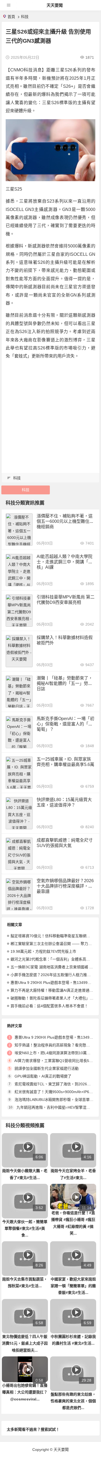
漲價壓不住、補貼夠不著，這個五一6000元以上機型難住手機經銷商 (65, 521)
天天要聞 (55, 5)
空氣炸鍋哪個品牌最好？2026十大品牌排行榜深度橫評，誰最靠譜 (65, 886)
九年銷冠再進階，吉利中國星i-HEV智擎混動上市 (57, 1107)
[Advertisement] (50, 414)
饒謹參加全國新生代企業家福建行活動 (47, 1068)
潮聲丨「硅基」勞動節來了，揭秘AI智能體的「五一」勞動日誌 (65, 683)
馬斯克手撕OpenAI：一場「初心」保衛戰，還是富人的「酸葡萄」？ (65, 724)
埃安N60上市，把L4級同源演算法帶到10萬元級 (54, 1053)
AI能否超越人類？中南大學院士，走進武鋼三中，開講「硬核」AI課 (65, 562)
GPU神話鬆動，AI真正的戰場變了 (43, 1076)
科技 (25, 16)
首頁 (11, 16)
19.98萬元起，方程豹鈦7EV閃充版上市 (43, 951)
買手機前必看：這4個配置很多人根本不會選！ (49, 1006)
